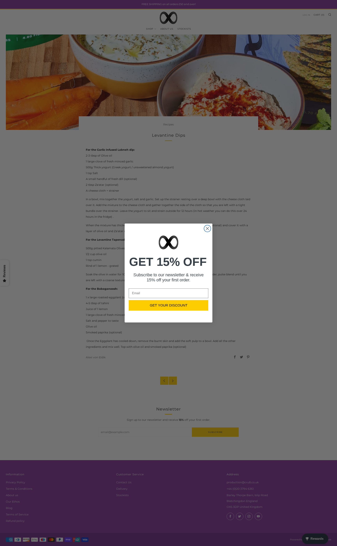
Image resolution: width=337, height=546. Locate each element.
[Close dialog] (207, 228)
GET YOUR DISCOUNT (168, 305)
